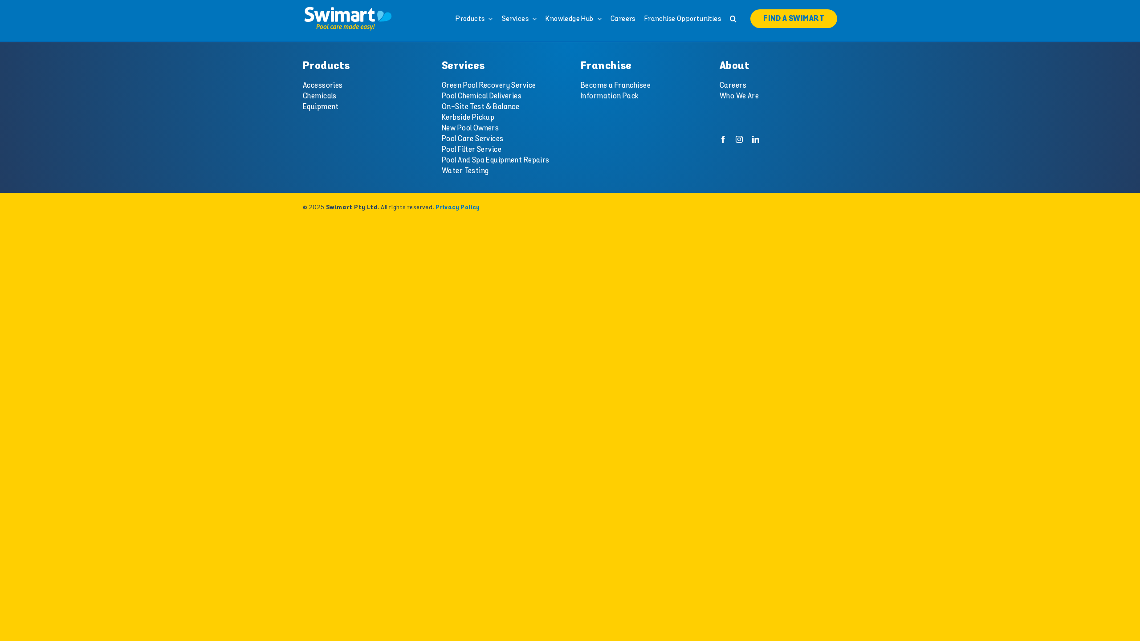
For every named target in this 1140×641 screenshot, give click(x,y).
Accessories (323, 85)
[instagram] (739, 139)
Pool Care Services (473, 139)
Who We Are (739, 96)
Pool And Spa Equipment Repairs (496, 160)
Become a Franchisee (616, 85)
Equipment (321, 107)
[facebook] (723, 139)
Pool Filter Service (471, 149)
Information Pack (610, 96)
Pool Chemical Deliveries (481, 96)
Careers (733, 85)
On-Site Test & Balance (480, 107)
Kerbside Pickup (468, 117)
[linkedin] (755, 139)
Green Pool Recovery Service (489, 85)
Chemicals (320, 96)
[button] (733, 18)
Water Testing (465, 171)
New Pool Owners (470, 128)
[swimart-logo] (348, 9)
